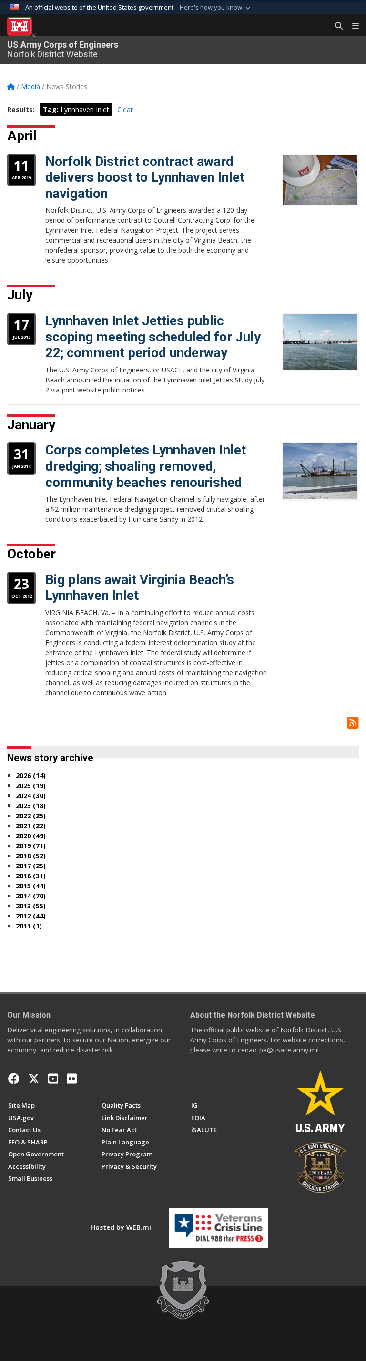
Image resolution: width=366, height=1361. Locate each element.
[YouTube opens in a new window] (53, 1078)
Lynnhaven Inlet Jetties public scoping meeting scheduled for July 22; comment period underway (153, 337)
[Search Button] (335, 26)
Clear (125, 109)
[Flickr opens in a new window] (72, 1078)
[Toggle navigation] (352, 26)
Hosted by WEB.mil (122, 1227)
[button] (216, 7)
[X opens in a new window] (34, 1078)
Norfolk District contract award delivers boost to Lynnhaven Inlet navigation (144, 177)
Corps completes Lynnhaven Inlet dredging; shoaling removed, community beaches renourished (145, 466)
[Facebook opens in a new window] (14, 1078)
